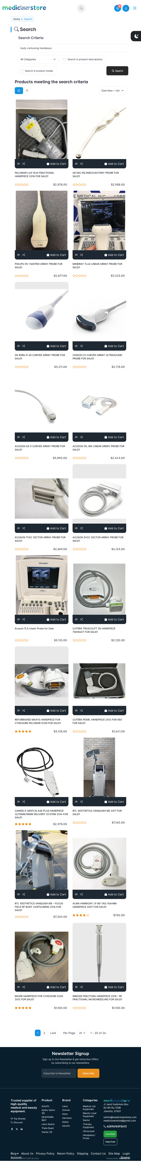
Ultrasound (88, 1131)
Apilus (65, 1122)
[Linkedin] (21, 1129)
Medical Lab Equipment (89, 1108)
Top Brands (19, 1118)
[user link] (125, 8)
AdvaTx (45, 1106)
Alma (65, 1114)
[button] (81, 8)
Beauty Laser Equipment (90, 1115)
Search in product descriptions (85, 59)
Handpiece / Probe (89, 1137)
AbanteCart (124, 1158)
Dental (86, 1120)
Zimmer (66, 1110)
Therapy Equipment (88, 1126)
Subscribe (88, 1073)
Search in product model (39, 70)
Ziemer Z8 (47, 1132)
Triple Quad (48, 1128)
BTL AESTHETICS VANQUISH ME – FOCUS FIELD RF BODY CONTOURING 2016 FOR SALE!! (39, 907)
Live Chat (110, 1134)
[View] (18, 164)
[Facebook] (12, 1129)
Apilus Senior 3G (48, 1111)
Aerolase (67, 1118)
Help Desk (110, 1141)
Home (16, 19)
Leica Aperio (48, 1124)
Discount (18, 1122)
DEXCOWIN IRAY (47, 1118)
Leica (65, 1106)
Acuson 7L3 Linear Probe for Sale (34, 628)
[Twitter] (16, 1129)
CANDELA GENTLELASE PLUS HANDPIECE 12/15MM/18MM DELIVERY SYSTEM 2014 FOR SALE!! (41, 814)
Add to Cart (57, 163)
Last (53, 1033)
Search (119, 70)
